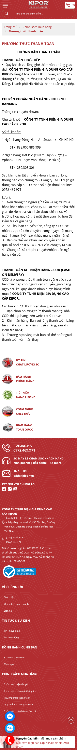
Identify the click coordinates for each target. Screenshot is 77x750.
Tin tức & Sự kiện (16, 620)
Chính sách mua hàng (37, 27)
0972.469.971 (24, 450)
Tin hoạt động (11, 637)
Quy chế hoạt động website (19, 704)
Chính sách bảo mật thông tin (20, 691)
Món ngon (9, 664)
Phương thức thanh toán (25, 31)
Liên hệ (8, 610)
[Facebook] (4, 489)
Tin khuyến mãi (12, 630)
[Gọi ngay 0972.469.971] (10, 740)
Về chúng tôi (12, 587)
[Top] (71, 720)
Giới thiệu (9, 597)
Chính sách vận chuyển (16, 684)
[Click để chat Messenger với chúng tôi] (10, 716)
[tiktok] (10, 489)
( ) (73, 5)
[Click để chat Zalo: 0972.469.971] (10, 728)
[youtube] (15, 489)
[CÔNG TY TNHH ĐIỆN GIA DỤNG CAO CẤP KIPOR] (38, 5)
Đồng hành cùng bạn (19, 647)
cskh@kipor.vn (23, 476)
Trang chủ (10, 27)
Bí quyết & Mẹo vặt (14, 657)
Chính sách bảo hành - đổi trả (20, 711)
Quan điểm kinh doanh (16, 604)
